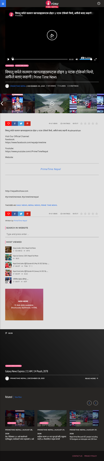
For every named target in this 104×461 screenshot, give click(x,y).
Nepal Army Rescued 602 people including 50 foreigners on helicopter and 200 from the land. (84, 439)
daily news (21, 205)
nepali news (34, 205)
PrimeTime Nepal (18, 86)
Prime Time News (22, 65)
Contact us (77, 456)
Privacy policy (90, 456)
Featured (9, 65)
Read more (90, 379)
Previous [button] (2, 103)
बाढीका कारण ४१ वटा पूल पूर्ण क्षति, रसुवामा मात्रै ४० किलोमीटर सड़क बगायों (51, 437)
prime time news (49, 205)
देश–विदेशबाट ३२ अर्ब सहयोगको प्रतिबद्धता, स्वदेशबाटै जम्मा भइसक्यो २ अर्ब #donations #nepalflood (19, 439)
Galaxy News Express (13, 366)
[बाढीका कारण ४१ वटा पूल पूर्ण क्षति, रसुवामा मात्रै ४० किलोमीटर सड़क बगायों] (52, 103)
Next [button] (102, 103)
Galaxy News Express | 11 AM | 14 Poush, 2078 (26, 371)
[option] (17, 103)
